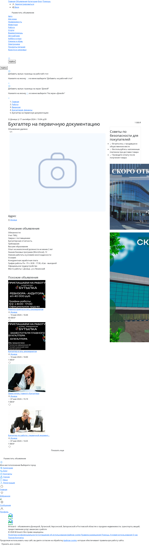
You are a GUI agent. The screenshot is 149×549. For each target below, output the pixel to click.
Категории (32, 1)
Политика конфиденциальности (23, 535)
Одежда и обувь (15, 41)
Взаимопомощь (15, 33)
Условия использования (121, 535)
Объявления (21, 1)
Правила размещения (91, 535)
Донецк (13, 220)
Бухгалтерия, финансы (22, 110)
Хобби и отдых (14, 38)
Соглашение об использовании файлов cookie (59, 535)
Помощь (47, 1)
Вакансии (16, 107)
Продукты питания (16, 47)
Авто (10, 16)
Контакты (19, 537)
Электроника (14, 44)
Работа (11, 27)
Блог (40, 1)
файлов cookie (70, 540)
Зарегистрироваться (24, 4)
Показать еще (57, 450)
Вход (16, 7)
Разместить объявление (22, 12)
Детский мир (14, 36)
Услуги (11, 30)
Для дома (12, 19)
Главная (11, 1)
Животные (13, 24)
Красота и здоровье (17, 49)
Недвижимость (15, 22)
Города (11, 537)
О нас (135, 535)
